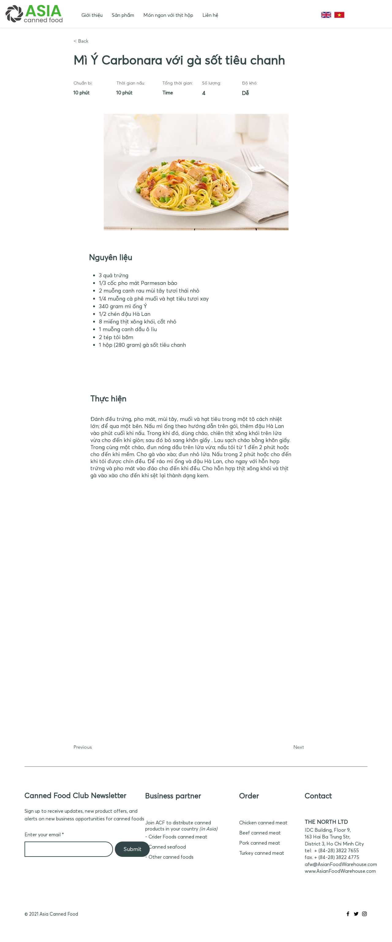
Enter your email (42, 834)
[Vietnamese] (339, 15)
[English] (326, 15)
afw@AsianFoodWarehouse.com (341, 864)
